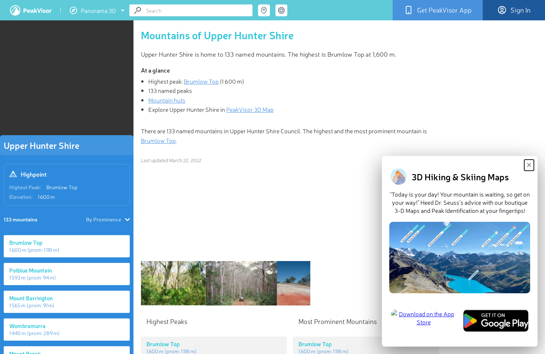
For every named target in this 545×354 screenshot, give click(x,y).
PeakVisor (31, 10)
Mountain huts (166, 100)
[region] (66, 80)
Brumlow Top (61, 187)
